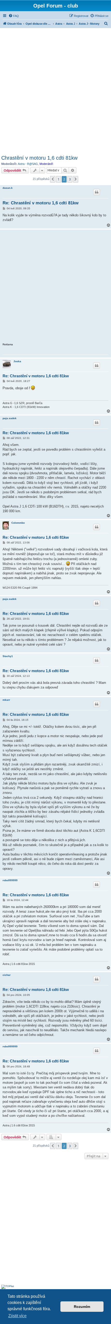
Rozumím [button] (82, 1306)
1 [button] (58, 179)
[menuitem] (14, 16)
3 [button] (70, 179)
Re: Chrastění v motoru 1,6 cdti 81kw (40, 202)
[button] (52, 179)
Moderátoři (46, 163)
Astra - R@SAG (28, 163)
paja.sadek (10, 418)
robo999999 (10, 880)
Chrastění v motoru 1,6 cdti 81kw (39, 158)
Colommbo (18, 522)
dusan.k (8, 187)
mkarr (6, 699)
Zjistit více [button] (17, 1316)
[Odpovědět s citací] (96, 192)
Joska (17, 361)
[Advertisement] (55, 91)
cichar (7, 974)
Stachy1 (8, 656)
